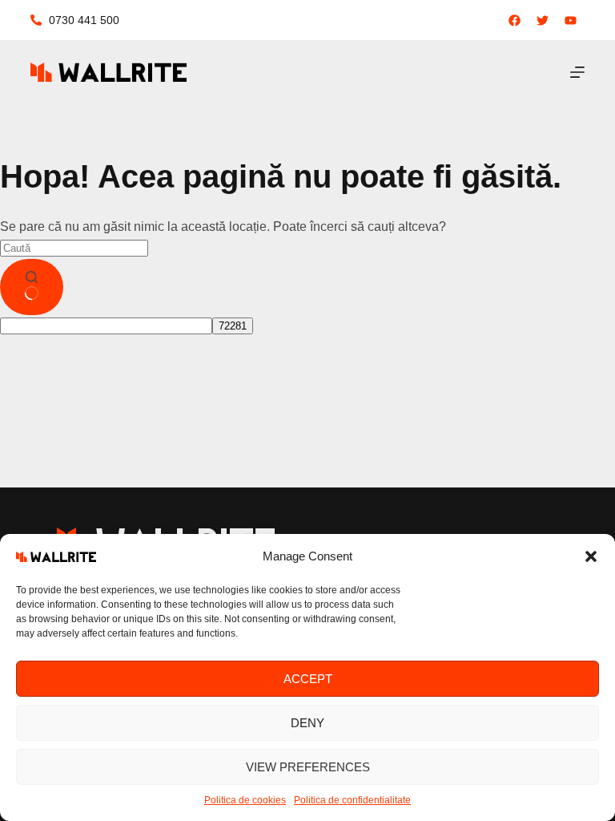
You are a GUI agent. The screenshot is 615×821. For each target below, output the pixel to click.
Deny (307, 723)
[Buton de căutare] (31, 287)
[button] (591, 556)
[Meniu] (577, 72)
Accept (307, 679)
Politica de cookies (245, 800)
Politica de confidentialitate (352, 800)
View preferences (308, 767)
